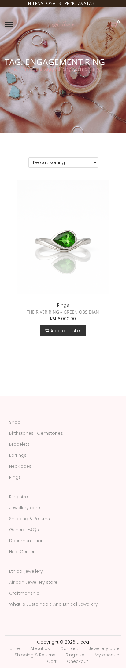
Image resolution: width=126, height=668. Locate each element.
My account (108, 655)
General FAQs (24, 530)
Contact (69, 648)
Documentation (26, 541)
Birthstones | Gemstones (36, 433)
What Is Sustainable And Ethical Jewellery (53, 604)
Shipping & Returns (29, 519)
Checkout (77, 661)
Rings (63, 305)
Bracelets (19, 444)
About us (40, 648)
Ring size (18, 497)
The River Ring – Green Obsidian (63, 312)
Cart (52, 661)
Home (11, 69)
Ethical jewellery (26, 571)
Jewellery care (24, 508)
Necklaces (20, 466)
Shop (14, 422)
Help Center (22, 552)
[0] (113, 24)
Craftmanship (24, 593)
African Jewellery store (33, 582)
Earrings (18, 455)
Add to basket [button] (65, 331)
